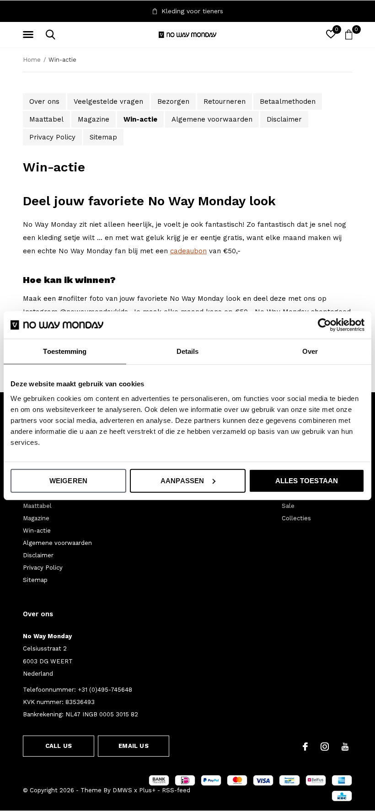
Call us (58, 745)
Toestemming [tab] (64, 351)
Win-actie (140, 119)
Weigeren (68, 480)
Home (32, 59)
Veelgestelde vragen (108, 101)
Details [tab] (188, 351)
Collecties (296, 518)
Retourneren (225, 101)
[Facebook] (305, 746)
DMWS (122, 790)
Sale (288, 505)
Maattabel (46, 119)
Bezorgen (173, 101)
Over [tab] (310, 351)
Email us (133, 745)
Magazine (93, 119)
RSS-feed (176, 790)
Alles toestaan (306, 480)
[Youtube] (345, 746)
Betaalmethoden (288, 101)
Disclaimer (284, 119)
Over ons (44, 101)
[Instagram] (325, 746)
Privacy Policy (52, 137)
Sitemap (103, 137)
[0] (348, 34)
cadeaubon (188, 251)
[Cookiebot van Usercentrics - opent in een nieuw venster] (324, 325)
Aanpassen (182, 480)
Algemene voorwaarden (211, 119)
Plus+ (147, 790)
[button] (30, 34)
